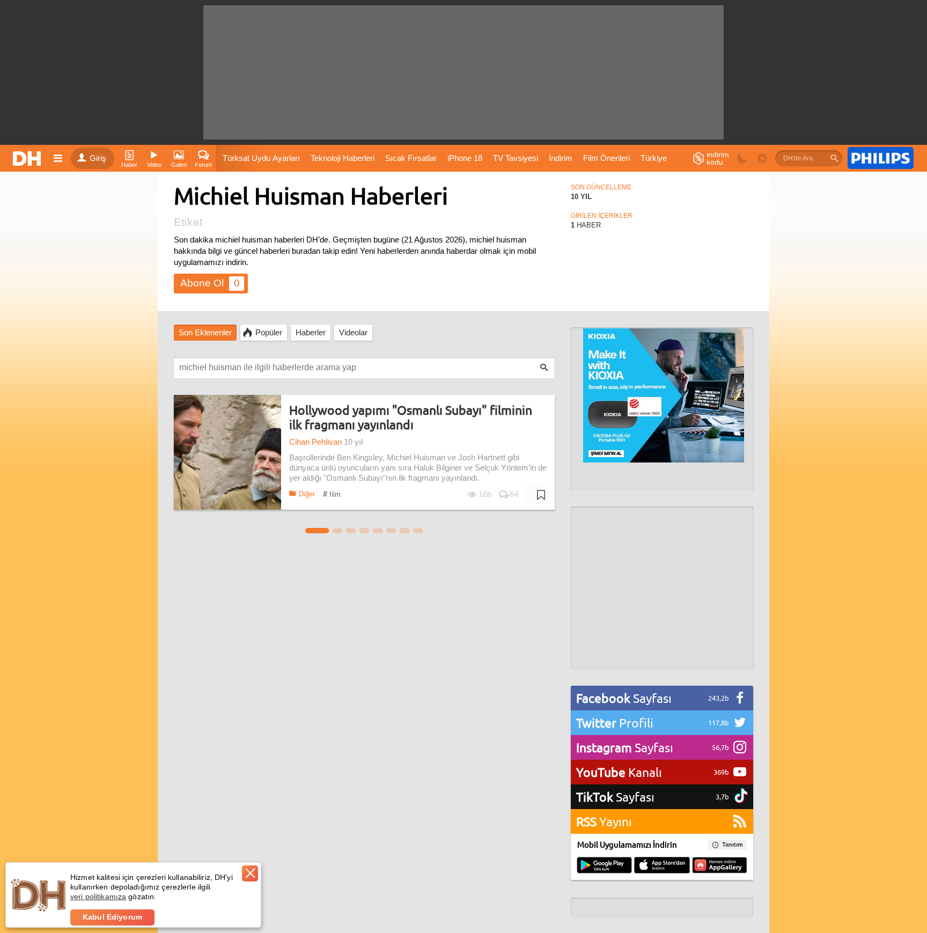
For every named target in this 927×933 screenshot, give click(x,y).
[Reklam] (881, 158)
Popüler (268, 332)
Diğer (307, 494)
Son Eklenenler (205, 332)
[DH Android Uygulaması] (604, 866)
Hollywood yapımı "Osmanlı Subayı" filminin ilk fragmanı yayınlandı (410, 417)
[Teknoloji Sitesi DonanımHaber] (28, 158)
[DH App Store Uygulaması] (662, 866)
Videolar (353, 332)
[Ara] (834, 158)
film (332, 493)
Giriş (98, 158)
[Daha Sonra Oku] (536, 495)
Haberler (311, 332)
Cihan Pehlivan (315, 442)
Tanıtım (732, 844)
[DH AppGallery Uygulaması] (719, 866)
